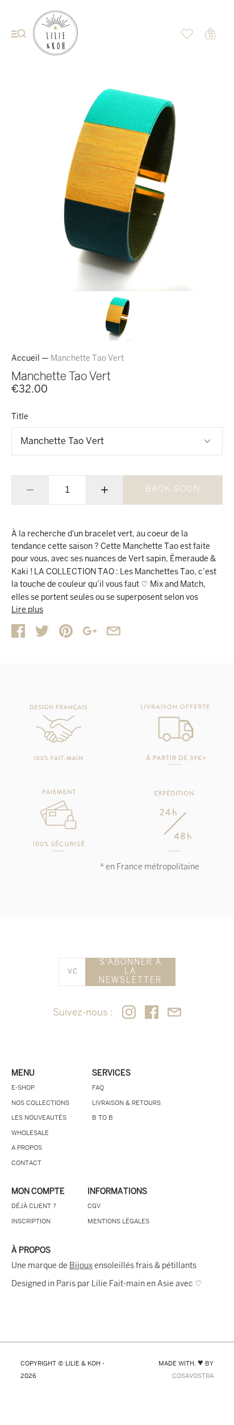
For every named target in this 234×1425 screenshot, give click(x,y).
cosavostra (193, 1376)
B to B (102, 1117)
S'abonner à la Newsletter (130, 971)
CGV (94, 1206)
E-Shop (23, 1087)
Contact (26, 1163)
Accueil (25, 358)
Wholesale (30, 1133)
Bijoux (81, 1265)
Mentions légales (118, 1221)
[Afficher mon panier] (187, 37)
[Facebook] (151, 1013)
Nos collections (40, 1103)
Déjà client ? (33, 1206)
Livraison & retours (126, 1103)
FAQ (98, 1087)
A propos (26, 1147)
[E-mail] (174, 1013)
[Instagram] (129, 1013)
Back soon (172, 489)
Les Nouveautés (38, 1117)
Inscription (31, 1221)
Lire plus (27, 609)
